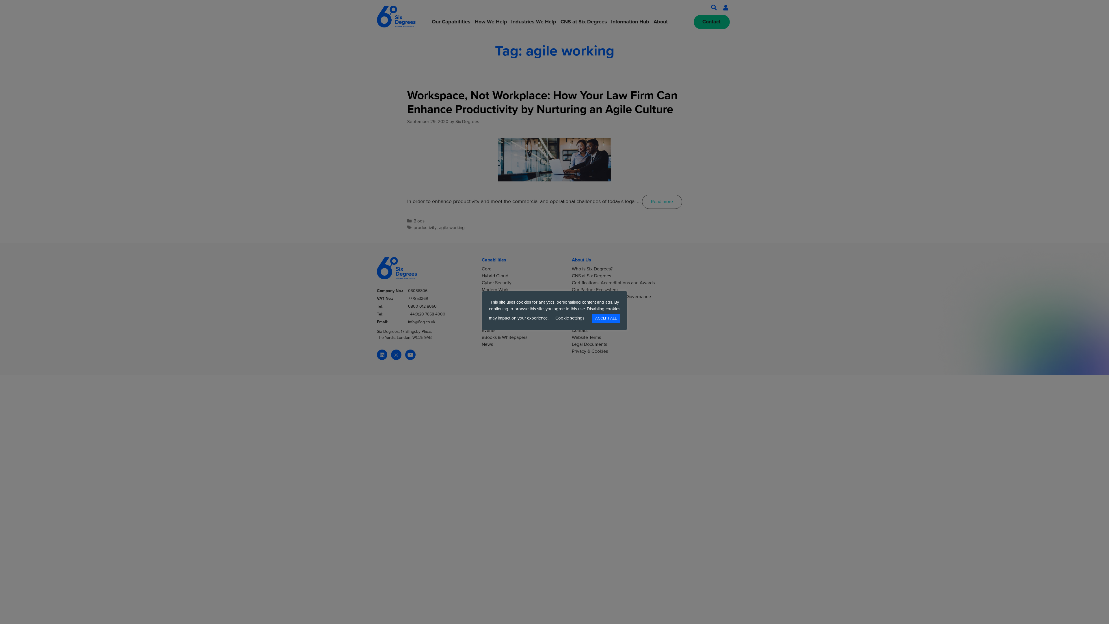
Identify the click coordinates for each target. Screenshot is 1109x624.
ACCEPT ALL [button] (606, 318)
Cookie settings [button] (570, 318)
